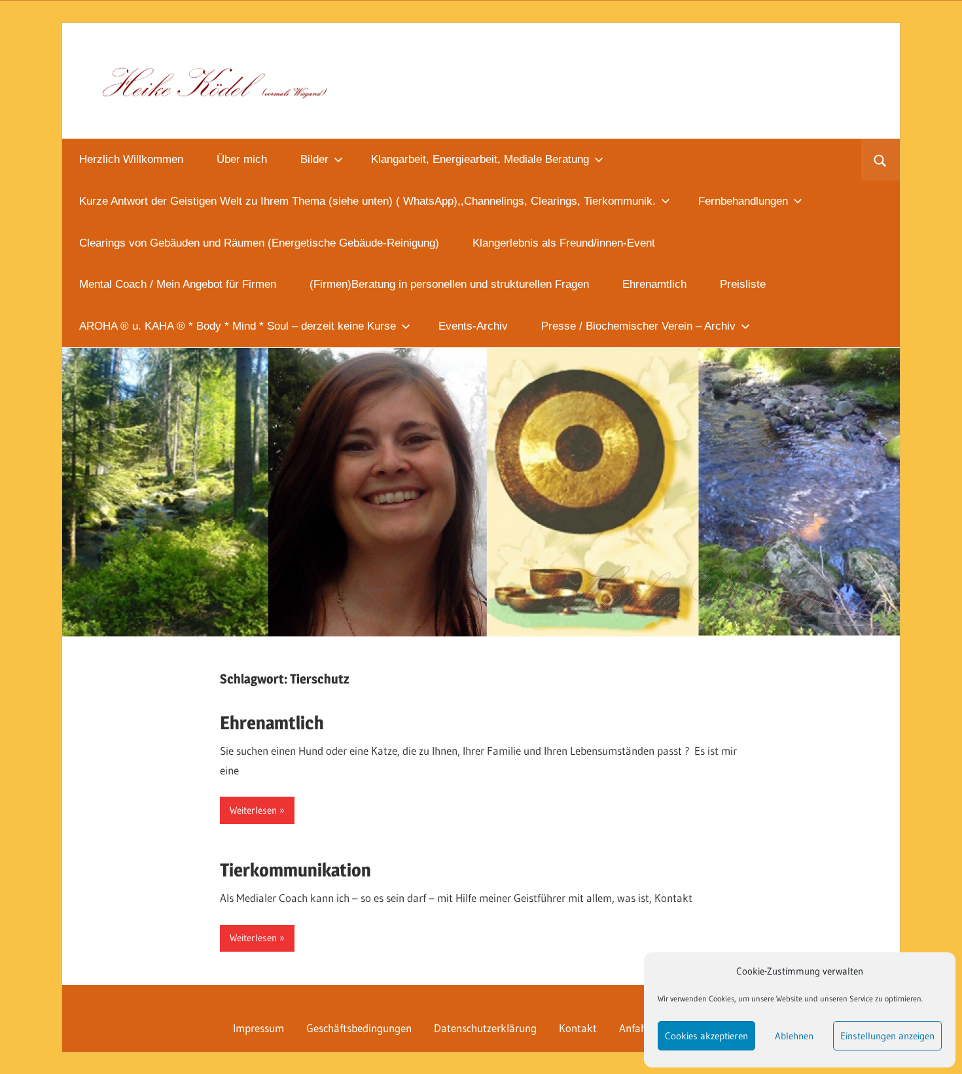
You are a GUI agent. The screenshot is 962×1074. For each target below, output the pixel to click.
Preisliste (743, 284)
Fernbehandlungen (743, 201)
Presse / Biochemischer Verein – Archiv (638, 326)
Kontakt (578, 1028)
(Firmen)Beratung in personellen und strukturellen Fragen (449, 284)
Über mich (242, 159)
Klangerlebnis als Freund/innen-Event (563, 243)
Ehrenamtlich (654, 284)
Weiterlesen (253, 810)
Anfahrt (636, 1028)
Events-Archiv (473, 326)
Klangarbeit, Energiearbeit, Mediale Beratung (480, 159)
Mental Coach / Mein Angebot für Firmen (177, 284)
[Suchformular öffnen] (880, 160)
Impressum (258, 1028)
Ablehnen (794, 1036)
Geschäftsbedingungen (359, 1028)
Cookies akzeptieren (706, 1036)
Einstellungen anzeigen (887, 1036)
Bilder (314, 159)
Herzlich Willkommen (131, 159)
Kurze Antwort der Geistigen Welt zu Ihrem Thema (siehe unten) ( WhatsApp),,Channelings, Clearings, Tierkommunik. (367, 201)
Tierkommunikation (295, 870)
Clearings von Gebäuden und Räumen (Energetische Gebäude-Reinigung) (259, 243)
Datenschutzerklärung (485, 1028)
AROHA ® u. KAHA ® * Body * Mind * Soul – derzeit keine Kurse (237, 326)
